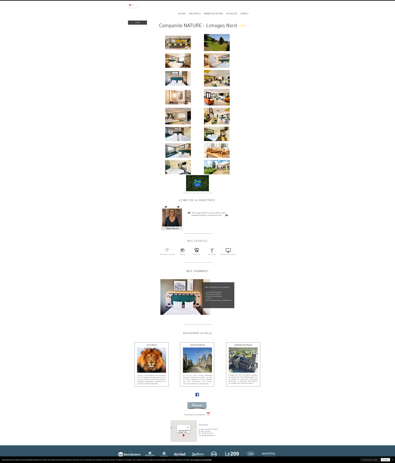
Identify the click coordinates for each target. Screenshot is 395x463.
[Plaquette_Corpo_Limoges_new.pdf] (208, 415)
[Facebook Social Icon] (197, 394)
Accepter (385, 460)
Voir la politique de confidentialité (201, 460)
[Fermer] (392, 459)
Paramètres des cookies (370, 460)
